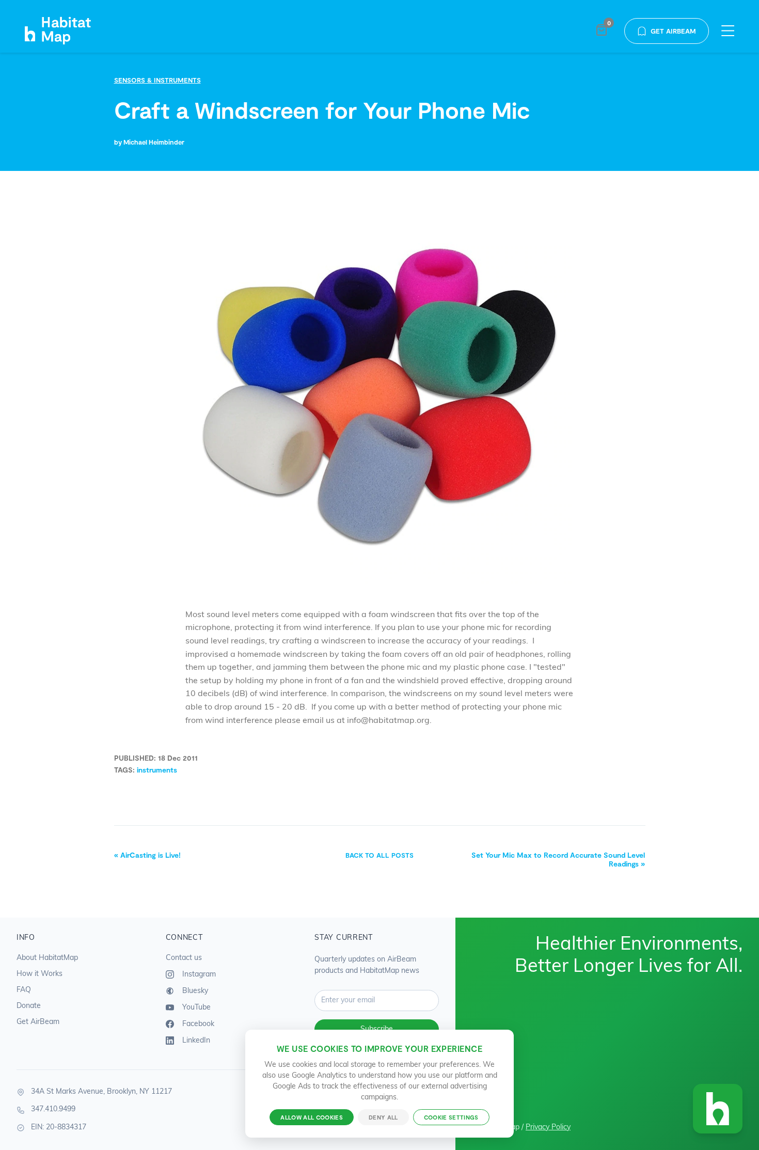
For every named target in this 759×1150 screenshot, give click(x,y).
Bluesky (194, 991)
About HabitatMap (47, 958)
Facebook (197, 1024)
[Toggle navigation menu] (727, 31)
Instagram (198, 974)
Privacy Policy (548, 1127)
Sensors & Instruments (157, 80)
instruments (157, 769)
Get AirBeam (673, 31)
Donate (29, 1006)
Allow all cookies (311, 1117)
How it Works (39, 974)
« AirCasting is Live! (147, 854)
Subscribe (376, 1029)
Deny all (383, 1117)
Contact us (184, 958)
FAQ (24, 990)
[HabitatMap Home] (69, 31)
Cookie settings (451, 1117)
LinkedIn (195, 1040)
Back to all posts (379, 855)
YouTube (195, 1007)
